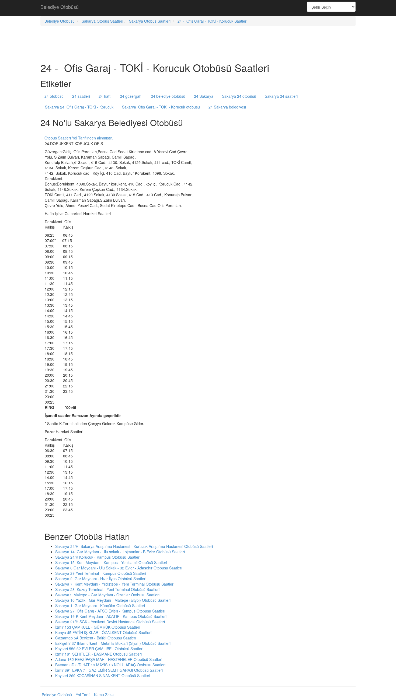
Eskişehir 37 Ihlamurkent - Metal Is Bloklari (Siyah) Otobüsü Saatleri (113, 643)
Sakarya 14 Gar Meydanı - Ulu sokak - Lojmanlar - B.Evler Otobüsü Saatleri (120, 551)
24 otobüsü (54, 96)
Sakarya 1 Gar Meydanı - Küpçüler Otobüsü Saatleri (100, 605)
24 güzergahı (131, 96)
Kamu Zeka (104, 694)
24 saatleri (81, 96)
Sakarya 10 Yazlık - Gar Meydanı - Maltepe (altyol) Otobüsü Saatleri (113, 600)
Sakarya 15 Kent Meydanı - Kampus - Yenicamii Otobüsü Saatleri (111, 562)
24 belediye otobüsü (168, 96)
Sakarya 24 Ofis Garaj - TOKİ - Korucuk (79, 107)
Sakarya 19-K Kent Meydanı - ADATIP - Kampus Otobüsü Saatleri (110, 616)
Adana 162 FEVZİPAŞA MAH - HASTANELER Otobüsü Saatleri (108, 659)
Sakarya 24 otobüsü (239, 96)
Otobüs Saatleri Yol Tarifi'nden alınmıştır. (78, 138)
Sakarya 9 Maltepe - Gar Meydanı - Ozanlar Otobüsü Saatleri (107, 594)
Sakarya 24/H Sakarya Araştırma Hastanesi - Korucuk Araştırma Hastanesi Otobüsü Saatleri (134, 546)
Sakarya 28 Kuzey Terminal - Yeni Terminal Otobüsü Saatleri (107, 589)
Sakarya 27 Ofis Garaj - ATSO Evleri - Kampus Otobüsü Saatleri (110, 611)
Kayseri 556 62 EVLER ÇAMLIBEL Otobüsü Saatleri (99, 648)
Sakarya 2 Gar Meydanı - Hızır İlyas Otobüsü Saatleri (100, 578)
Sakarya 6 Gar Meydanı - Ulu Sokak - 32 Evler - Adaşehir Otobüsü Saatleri (118, 567)
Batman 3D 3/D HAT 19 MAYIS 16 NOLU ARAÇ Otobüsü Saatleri (110, 664)
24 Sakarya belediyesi (227, 107)
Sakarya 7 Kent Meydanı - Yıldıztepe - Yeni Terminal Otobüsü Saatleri (114, 584)
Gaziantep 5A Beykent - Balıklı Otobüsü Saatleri (95, 637)
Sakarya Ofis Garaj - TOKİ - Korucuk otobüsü (161, 107)
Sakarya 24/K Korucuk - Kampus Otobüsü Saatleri (97, 557)
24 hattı (105, 96)
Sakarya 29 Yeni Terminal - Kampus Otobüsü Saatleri (100, 573)
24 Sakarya (203, 96)
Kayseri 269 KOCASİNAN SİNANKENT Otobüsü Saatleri (102, 675)
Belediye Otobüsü (59, 6)
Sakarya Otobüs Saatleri (102, 21)
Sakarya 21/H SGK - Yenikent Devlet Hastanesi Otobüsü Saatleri (110, 621)
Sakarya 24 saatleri (281, 96)
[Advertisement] (198, 8)
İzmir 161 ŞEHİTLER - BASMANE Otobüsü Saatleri (98, 654)
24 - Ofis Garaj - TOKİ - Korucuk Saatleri (212, 21)
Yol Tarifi (83, 694)
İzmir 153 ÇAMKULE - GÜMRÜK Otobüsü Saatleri (97, 627)
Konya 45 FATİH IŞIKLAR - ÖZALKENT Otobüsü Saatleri (103, 632)
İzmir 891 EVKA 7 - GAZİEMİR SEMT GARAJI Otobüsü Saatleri (109, 670)
